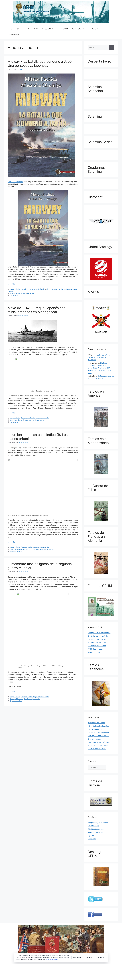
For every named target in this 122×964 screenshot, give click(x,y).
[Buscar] (111, 47)
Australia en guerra (27, 289)
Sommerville (50, 549)
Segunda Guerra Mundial (41, 418)
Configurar (100, 957)
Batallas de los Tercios (96, 723)
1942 (11, 549)
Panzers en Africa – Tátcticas (99, 742)
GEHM (19, 29)
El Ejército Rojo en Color (97, 642)
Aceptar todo (77, 957)
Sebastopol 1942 (94, 652)
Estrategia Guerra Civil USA (98, 736)
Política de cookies (52, 959)
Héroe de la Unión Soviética (98, 726)
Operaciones (40, 420)
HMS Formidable (19, 549)
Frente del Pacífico (39, 289)
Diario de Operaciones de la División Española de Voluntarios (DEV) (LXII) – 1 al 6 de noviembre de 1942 (99, 368)
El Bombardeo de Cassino (98, 745)
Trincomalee (36, 699)
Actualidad (92, 839)
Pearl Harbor (62, 289)
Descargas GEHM (47, 29)
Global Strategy (15, 35)
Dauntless (17, 293)
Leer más (11, 284)
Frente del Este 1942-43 (97, 639)
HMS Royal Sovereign (32, 549)
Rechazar (89, 957)
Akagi (11, 293)
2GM (11, 420)
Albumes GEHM (32, 29)
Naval (34, 420)
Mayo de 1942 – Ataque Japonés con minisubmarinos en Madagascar (36, 310)
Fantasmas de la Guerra (97, 646)
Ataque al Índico (15, 289)
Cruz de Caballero (95, 729)
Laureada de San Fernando (98, 732)
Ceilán (12, 699)
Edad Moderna (93, 826)
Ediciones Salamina (78, 29)
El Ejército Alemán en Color (98, 636)
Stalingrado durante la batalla (99, 633)
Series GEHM (64, 29)
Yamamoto (30, 293)
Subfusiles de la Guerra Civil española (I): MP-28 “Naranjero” (100, 357)
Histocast (95, 29)
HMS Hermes (18, 699)
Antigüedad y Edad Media (98, 823)
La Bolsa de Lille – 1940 (97, 749)
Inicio (11, 29)
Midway (48, 289)
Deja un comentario (16, 551)
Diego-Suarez (18, 420)
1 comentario (14, 295)
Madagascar (27, 420)
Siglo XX (91, 836)
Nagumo (42, 549)
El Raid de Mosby (94, 739)
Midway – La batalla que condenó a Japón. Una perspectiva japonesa (41, 63)
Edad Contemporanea (96, 829)
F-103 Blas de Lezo (95, 649)
